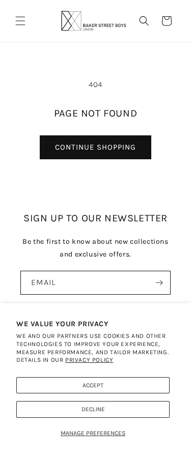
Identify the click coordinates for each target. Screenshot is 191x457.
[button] (20, 21)
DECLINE (93, 409)
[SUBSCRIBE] (159, 283)
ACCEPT (93, 385)
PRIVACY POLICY (89, 359)
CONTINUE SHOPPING (95, 147)
